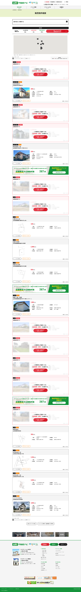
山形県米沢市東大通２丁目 (18, 453)
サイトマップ (11, 588)
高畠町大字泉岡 (16, 242)
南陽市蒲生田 (15, 429)
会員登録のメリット (44, 570)
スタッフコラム (58, 568)
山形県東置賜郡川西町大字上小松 (19, 220)
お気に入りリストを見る (31, 523)
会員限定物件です (16, 64)
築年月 (66, 58)
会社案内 (57, 565)
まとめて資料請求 (18, 163)
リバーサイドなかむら (17, 498)
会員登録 (47, 1)
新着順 (53, 58)
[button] (37, 39)
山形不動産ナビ (20, 544)
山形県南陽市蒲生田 (17, 431)
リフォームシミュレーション (60, 551)
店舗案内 (57, 563)
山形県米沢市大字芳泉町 (18, 499)
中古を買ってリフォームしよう (60, 555)
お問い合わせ (59, 1)
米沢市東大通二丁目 (17, 452)
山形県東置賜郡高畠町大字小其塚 (19, 266)
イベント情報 (43, 565)
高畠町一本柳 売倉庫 (17, 297)
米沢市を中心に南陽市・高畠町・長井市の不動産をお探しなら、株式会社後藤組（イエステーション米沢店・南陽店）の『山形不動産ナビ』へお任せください (20, 3)
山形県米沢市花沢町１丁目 (18, 476)
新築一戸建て (44, 551)
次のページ (22, 58)
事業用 (43, 555)
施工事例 (57, 553)
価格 (55, 58)
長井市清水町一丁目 (17, 146)
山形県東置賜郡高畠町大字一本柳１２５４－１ (22, 298)
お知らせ (42, 566)
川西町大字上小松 (16, 219)
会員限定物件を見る (57, 31)
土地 (43, 554)
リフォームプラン (58, 550)
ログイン (63, 544)
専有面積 (64, 58)
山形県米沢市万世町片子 (18, 85)
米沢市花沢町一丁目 (17, 475)
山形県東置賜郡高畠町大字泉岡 (19, 243)
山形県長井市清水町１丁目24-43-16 (20, 148)
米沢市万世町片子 (16, 84)
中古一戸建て (44, 550)
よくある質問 (43, 568)
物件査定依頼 (43, 563)
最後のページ (28, 58)
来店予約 (53, 1)
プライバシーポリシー (4, 588)
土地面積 (58, 58)
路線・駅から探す (43, 557)
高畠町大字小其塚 (16, 264)
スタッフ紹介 (57, 566)
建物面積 (61, 58)
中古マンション (45, 553)
